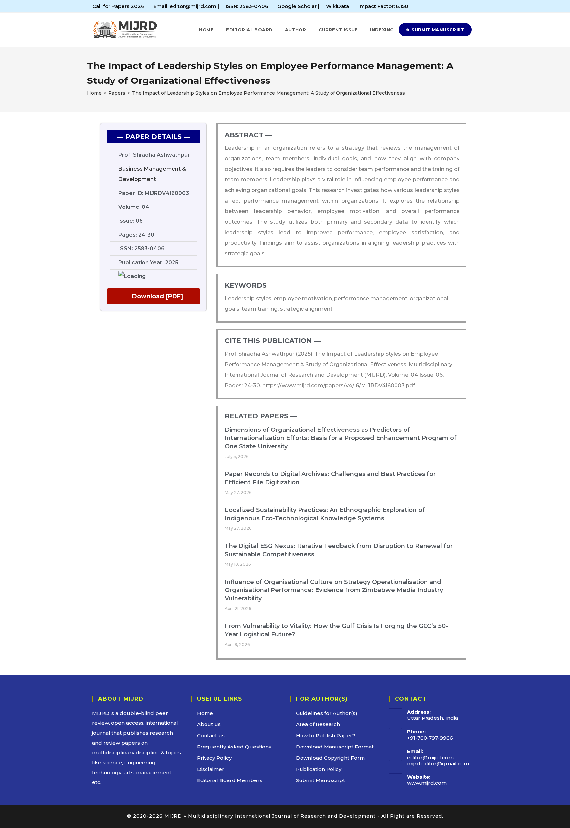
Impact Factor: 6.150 (383, 6)
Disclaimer (210, 769)
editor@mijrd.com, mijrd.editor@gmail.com (438, 760)
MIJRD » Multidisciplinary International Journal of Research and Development (270, 816)
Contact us (211, 735)
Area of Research (318, 724)
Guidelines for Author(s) (326, 713)
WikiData (337, 6)
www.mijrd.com (427, 783)
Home (205, 713)
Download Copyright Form (330, 758)
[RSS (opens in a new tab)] (473, 6)
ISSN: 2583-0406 (247, 6)
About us (209, 724)
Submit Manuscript (320, 780)
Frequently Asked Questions (234, 747)
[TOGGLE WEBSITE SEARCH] (478, 29)
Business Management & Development (152, 174)
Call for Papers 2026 (118, 6)
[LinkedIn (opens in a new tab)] (466, 6)
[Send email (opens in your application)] (480, 6)
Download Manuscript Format (335, 747)
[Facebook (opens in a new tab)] (458, 6)
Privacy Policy (214, 758)
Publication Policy (318, 769)
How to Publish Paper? (325, 735)
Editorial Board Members (229, 780)
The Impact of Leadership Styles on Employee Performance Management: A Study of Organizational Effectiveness (268, 93)
